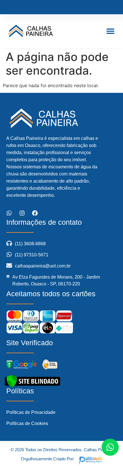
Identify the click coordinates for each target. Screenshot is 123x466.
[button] (110, 31)
